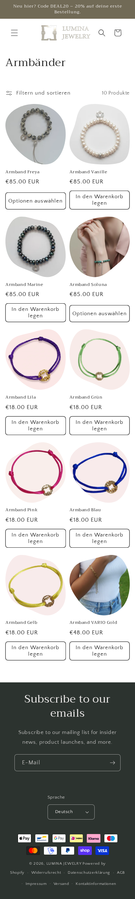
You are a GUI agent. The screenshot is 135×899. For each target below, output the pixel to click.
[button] (14, 33)
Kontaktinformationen (96, 884)
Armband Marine (24, 285)
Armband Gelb (21, 623)
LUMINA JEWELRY (64, 863)
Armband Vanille (88, 172)
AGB (121, 872)
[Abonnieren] (112, 762)
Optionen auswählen (35, 201)
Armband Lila (20, 397)
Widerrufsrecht (46, 872)
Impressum (36, 884)
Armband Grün (86, 397)
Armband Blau (85, 510)
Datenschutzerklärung (89, 872)
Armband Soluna (88, 285)
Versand (61, 884)
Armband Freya (22, 172)
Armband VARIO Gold (93, 623)
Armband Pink (21, 510)
